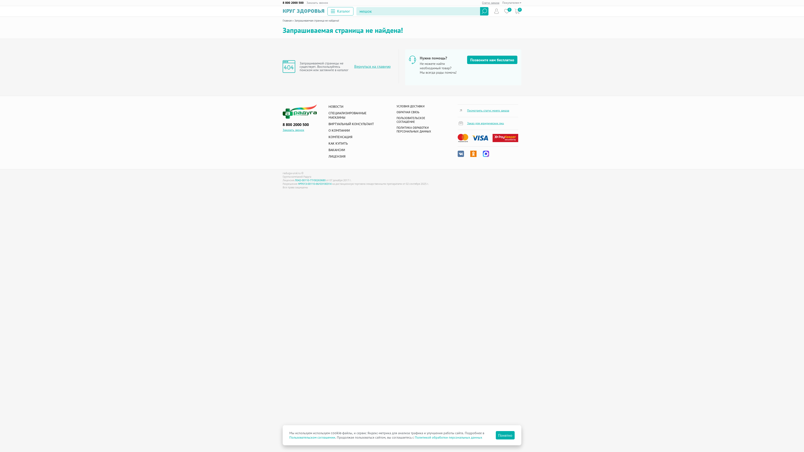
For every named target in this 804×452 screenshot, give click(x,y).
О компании (339, 130)
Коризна (517, 11)
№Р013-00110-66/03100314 (314, 184)
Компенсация (340, 137)
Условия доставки (411, 106)
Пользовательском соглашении (312, 437)
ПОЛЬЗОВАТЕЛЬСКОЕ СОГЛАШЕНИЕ (411, 120)
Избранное (506, 11)
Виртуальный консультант (351, 124)
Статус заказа (490, 3)
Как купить (338, 143)
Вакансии (337, 150)
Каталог (343, 11)
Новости (336, 106)
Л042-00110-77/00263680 (310, 180)
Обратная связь (408, 112)
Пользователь (496, 11)
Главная (287, 20)
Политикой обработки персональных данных (448, 437)
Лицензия (337, 156)
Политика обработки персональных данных (414, 129)
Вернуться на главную (372, 66)
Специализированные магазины (348, 115)
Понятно (505, 435)
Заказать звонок (317, 3)
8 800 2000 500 (293, 3)
